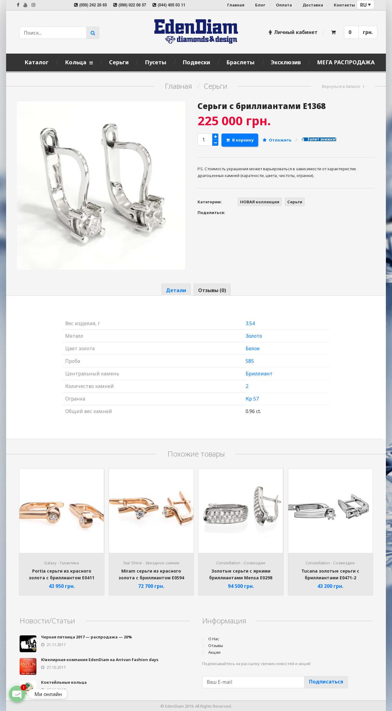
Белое (253, 348)
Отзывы (215, 645)
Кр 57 (252, 398)
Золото (254, 336)
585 (250, 361)
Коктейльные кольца (64, 682)
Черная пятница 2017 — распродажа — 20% (86, 637)
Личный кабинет (296, 32)
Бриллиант (259, 373)
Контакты (344, 5)
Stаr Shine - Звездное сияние (151, 563)
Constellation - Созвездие (241, 563)
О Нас (213, 638)
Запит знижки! (321, 139)
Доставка (313, 5)
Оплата (284, 5)
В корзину (243, 140)
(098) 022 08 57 (132, 5)
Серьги (215, 86)
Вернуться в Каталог (341, 86)
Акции (214, 652)
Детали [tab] (176, 290)
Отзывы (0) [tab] (212, 290)
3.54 (250, 323)
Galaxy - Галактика (61, 563)
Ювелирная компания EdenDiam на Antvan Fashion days (99, 659)
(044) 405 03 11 (171, 5)
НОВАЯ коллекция (259, 202)
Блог (260, 5)
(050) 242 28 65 (93, 5)
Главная (235, 5)
